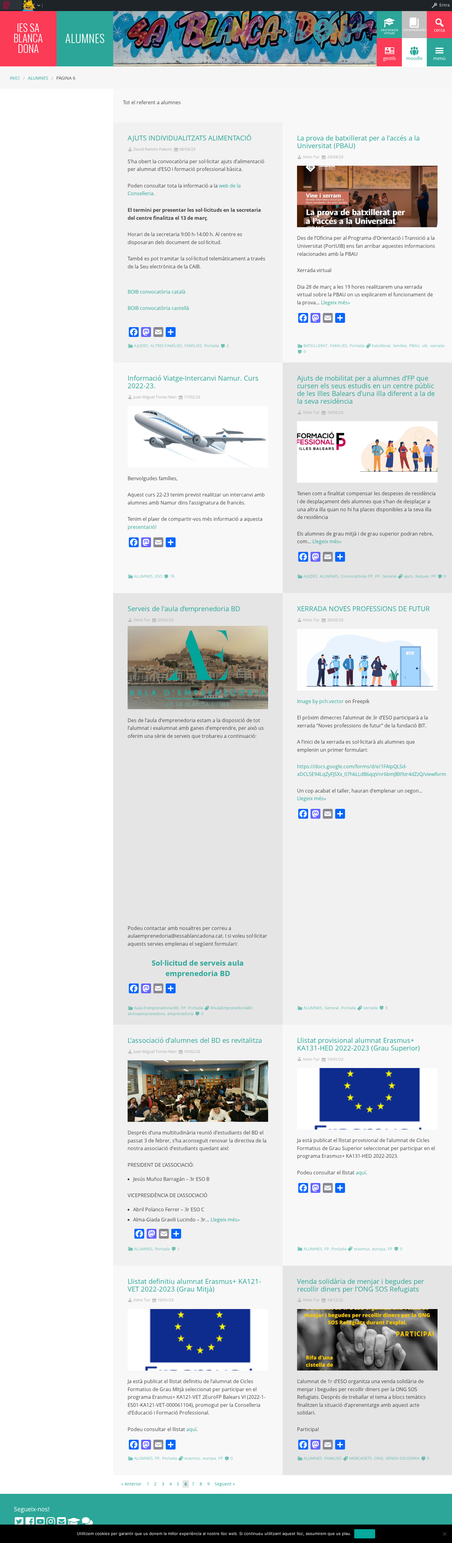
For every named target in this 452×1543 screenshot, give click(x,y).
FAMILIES (193, 345)
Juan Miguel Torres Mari (154, 397)
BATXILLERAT (315, 345)
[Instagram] (50, 1521)
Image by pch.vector (320, 701)
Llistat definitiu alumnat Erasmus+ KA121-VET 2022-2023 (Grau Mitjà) (194, 1285)
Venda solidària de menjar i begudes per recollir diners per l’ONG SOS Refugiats (360, 1285)
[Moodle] (74, 1521)
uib (425, 345)
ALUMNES (38, 78)
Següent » (225, 1484)
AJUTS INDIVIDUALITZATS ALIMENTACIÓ (190, 137)
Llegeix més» (335, 302)
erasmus (362, 1249)
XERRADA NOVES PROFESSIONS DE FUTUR (363, 608)
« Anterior (131, 1484)
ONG (378, 1458)
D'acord (364, 1533)
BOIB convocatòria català (156, 291)
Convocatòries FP (357, 576)
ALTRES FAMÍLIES (166, 345)
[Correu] (61, 1521)
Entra (444, 4)
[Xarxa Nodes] (87, 1521)
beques (422, 576)
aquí (361, 1172)
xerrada (437, 345)
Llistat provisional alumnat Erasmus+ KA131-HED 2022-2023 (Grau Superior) (358, 1044)
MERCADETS (360, 1458)
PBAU (414, 345)
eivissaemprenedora (146, 1013)
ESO (158, 576)
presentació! (142, 527)
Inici (15, 78)
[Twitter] (19, 1521)
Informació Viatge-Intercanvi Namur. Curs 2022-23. (193, 382)
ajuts (408, 576)
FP (377, 576)
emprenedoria (180, 1013)
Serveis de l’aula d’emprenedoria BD (184, 608)
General (389, 576)
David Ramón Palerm (152, 149)
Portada (211, 345)
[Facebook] (30, 1521)
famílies (400, 345)
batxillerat (381, 345)
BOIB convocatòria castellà (158, 308)
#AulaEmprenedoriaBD (231, 1008)
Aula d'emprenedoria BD (156, 1008)
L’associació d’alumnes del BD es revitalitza (195, 1040)
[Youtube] (40, 1521)
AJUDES (141, 345)
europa (378, 1249)
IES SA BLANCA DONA (28, 38)
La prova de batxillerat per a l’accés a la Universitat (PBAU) (358, 141)
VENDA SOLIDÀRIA (402, 1458)
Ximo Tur (311, 157)
